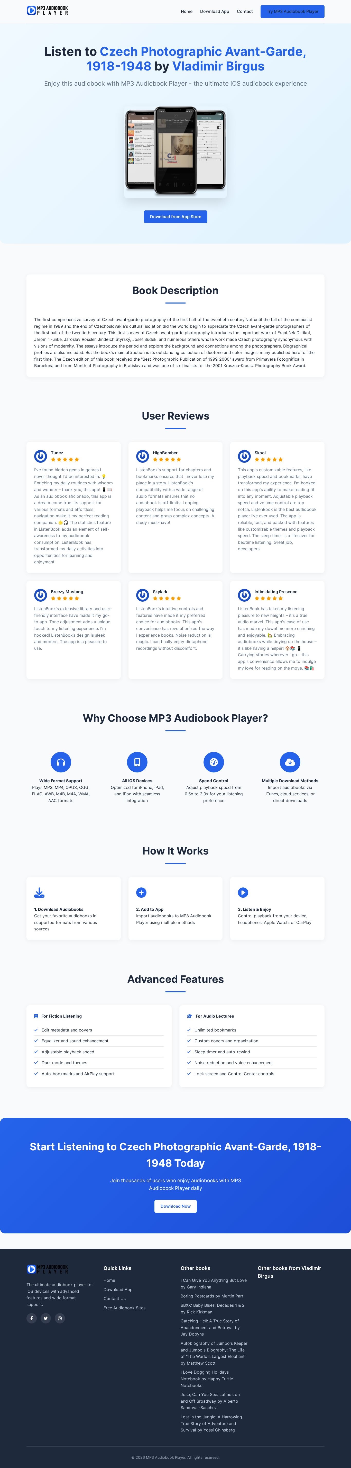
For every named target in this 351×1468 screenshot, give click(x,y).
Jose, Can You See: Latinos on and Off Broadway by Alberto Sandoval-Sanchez (210, 1401)
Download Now (176, 1206)
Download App (214, 11)
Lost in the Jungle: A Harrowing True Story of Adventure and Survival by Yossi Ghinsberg (211, 1423)
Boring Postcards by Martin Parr (212, 1295)
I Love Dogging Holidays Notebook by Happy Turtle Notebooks (207, 1378)
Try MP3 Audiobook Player (292, 11)
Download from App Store (175, 216)
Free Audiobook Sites (124, 1307)
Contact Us (115, 1298)
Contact (245, 11)
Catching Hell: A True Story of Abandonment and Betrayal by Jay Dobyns (210, 1327)
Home (186, 11)
